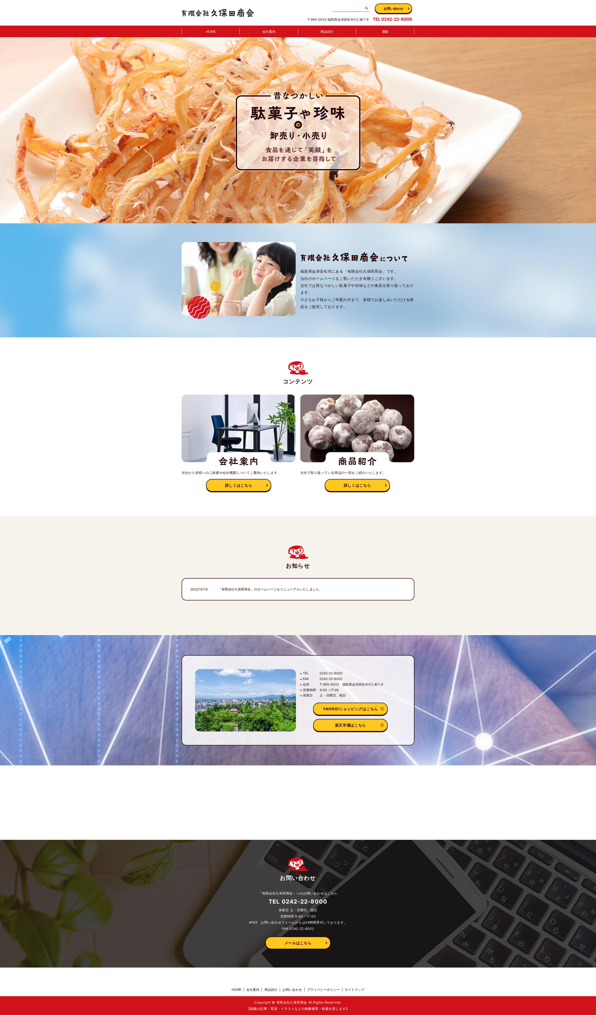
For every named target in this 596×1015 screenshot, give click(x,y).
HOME (211, 31)
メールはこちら (298, 943)
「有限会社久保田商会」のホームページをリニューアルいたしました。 (270, 589)
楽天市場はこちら (350, 725)
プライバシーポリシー (323, 990)
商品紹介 (327, 31)
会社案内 (268, 31)
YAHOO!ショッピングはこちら (350, 709)
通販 (385, 31)
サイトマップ (354, 990)
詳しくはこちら (238, 485)
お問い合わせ (393, 8)
